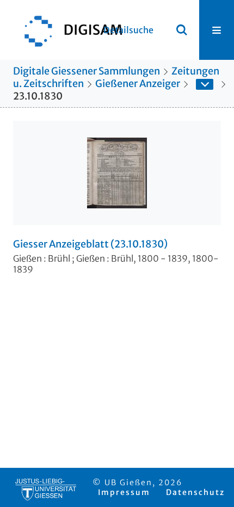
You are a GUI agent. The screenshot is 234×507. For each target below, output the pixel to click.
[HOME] (68, 30)
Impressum (124, 492)
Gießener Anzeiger (137, 83)
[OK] (181, 30)
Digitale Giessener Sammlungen (86, 71)
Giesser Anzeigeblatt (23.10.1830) (90, 244)
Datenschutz (195, 492)
